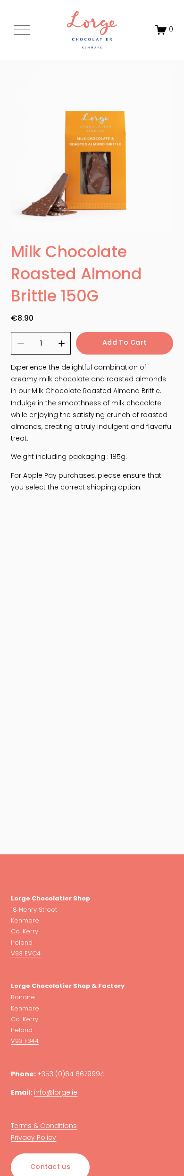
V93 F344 (25, 1041)
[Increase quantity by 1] (62, 343)
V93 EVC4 (26, 954)
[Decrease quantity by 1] (21, 343)
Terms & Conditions (44, 1126)
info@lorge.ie (55, 1093)
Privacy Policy (33, 1138)
